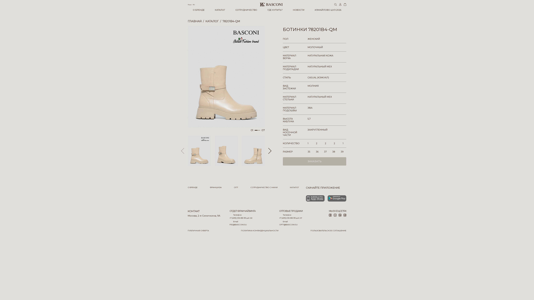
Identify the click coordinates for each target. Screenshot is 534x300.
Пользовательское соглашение (328, 230)
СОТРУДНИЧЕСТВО (246, 10)
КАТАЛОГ (220, 10)
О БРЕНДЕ (199, 10)
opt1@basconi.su (288, 224)
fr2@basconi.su (238, 224)
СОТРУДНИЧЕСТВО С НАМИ (264, 187)
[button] (270, 151)
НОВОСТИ (298, 10)
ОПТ (236, 187)
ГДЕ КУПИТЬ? (275, 10)
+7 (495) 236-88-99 (238, 218)
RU (194, 5)
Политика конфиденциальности (260, 230)
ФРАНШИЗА (216, 187)
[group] (226, 76)
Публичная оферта (198, 230)
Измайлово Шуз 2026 (328, 10)
